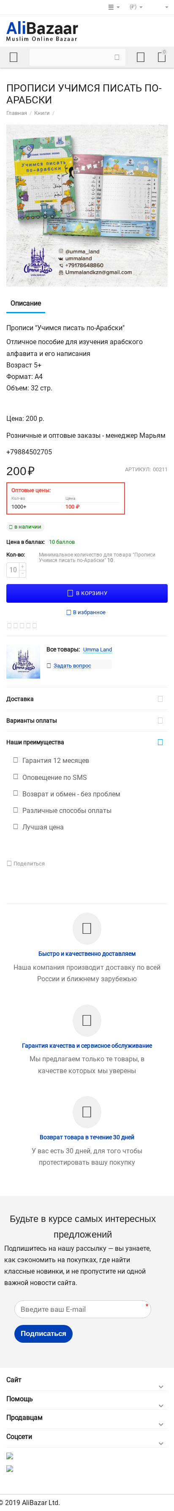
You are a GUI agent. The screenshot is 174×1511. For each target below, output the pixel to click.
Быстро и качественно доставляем (87, 953)
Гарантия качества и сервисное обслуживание (87, 1045)
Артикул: (138, 470)
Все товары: (63, 649)
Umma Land (97, 649)
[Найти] (117, 57)
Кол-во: (15, 554)
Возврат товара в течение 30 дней (87, 1137)
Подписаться (43, 1334)
